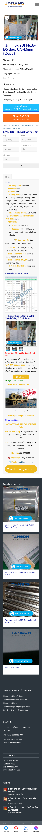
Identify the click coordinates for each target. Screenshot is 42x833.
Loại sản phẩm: (27, 145)
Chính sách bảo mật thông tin (14, 696)
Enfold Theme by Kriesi (25, 824)
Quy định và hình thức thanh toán (15, 710)
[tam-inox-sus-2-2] (21, 349)
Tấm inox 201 (17, 125)
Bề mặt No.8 (6, 128)
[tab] (7, 176)
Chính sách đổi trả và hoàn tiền (15, 699)
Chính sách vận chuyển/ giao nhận (16, 706)
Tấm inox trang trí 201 (28, 125)
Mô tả (7, 177)
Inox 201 (11, 125)
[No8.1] (21, 333)
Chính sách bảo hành (11, 703)
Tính (21, 165)
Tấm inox (17, 128)
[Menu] (36, 4)
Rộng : (23, 135)
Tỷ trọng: (6, 155)
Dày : (5, 135)
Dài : (5, 145)
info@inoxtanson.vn (25, 462)
